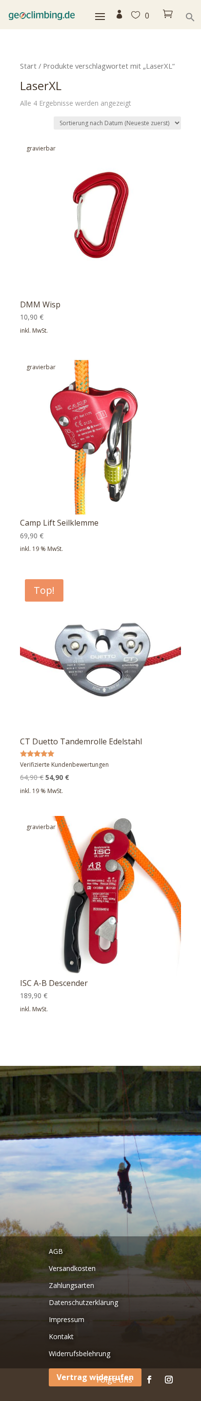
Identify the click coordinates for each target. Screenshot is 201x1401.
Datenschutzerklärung (83, 1302)
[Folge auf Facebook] (149, 1379)
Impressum (66, 1319)
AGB (56, 1251)
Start (28, 66)
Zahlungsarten (71, 1285)
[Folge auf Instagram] (169, 1379)
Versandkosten (72, 1268)
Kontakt (61, 1336)
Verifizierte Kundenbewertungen (64, 764)
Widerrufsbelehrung (79, 1353)
